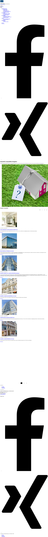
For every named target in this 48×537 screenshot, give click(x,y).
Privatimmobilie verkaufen (6, 16)
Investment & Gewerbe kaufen (7, 11)
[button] (1, 7)
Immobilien (3, 387)
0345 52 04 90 (4, 393)
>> (31, 383)
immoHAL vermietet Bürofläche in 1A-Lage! (7, 338)
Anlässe (3, 18)
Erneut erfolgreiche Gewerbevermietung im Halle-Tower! (9, 229)
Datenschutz (3, 536)
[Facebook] (25, 470)
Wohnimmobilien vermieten (6, 13)
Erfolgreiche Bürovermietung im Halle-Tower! (7, 317)
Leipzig (3, 6)
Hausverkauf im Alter (5, 19)
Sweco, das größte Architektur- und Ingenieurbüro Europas (7, 274)
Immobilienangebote (4, 8)
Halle (1, 6)
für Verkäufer (3, 15)
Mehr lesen (1, 232)
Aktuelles (3, 386)
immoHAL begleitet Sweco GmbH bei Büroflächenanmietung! (9, 273)
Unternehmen (3, 20)
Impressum (3, 23)
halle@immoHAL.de (2, 394)
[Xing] (25, 159)
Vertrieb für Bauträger (5, 17)
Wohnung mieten (5, 9)
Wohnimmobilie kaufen (6, 10)
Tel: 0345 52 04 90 (2, 4)
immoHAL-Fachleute (5, 21)
